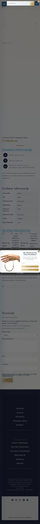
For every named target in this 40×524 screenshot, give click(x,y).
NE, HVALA (30, 269)
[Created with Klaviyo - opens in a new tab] (20, 273)
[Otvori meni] (4, 4)
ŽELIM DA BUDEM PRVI (30, 266)
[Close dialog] (39, 251)
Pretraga (32, 3)
